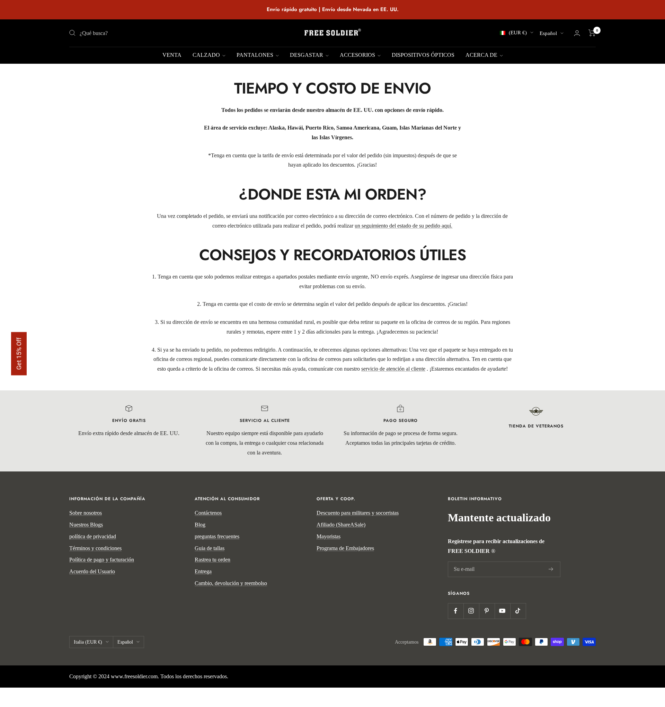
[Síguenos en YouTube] (502, 611)
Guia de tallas (209, 548)
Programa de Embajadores (345, 548)
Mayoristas (328, 536)
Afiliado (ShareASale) (341, 525)
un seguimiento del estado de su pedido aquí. (403, 226)
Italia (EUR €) (88, 642)
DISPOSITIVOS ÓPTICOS (423, 55)
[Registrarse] (551, 569)
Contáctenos (208, 513)
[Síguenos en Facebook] (455, 611)
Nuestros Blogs (86, 525)
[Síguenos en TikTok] (518, 611)
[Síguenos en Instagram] (471, 611)
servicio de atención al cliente (393, 369)
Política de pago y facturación (101, 560)
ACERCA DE (482, 55)
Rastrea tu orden (212, 560)
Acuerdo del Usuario (92, 571)
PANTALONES (256, 55)
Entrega (203, 571)
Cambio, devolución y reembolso (231, 583)
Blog (200, 525)
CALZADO (207, 55)
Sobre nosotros (85, 513)
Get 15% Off (19, 353)
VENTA (171, 55)
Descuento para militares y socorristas (358, 513)
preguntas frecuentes (217, 536)
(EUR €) (518, 32)
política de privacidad (92, 536)
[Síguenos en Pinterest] (487, 611)
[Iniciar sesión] (577, 33)
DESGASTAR (307, 55)
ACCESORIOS (358, 55)
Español (548, 33)
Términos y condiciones (95, 548)
